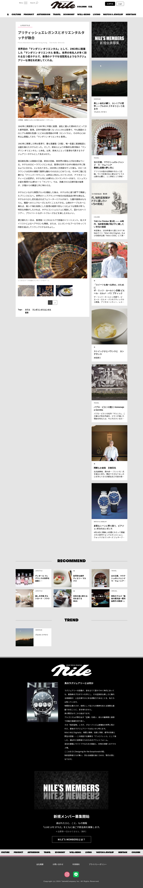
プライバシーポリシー (98, 864)
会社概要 (39, 864)
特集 (90, 7)
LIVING (96, 14)
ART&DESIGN (43, 14)
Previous (20, 254)
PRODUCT (29, 14)
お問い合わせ (58, 864)
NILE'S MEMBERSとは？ (71, 839)
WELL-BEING (83, 14)
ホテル (27, 309)
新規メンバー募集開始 (71, 816)
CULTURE (16, 14)
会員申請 (110, 4)
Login (120, 4)
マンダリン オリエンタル (41, 309)
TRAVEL (57, 14)
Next (85, 254)
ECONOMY (69, 14)
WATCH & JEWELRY (113, 14)
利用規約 (76, 864)
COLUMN (82, 7)
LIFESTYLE (25, 25)
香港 (26, 312)
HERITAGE (131, 14)
